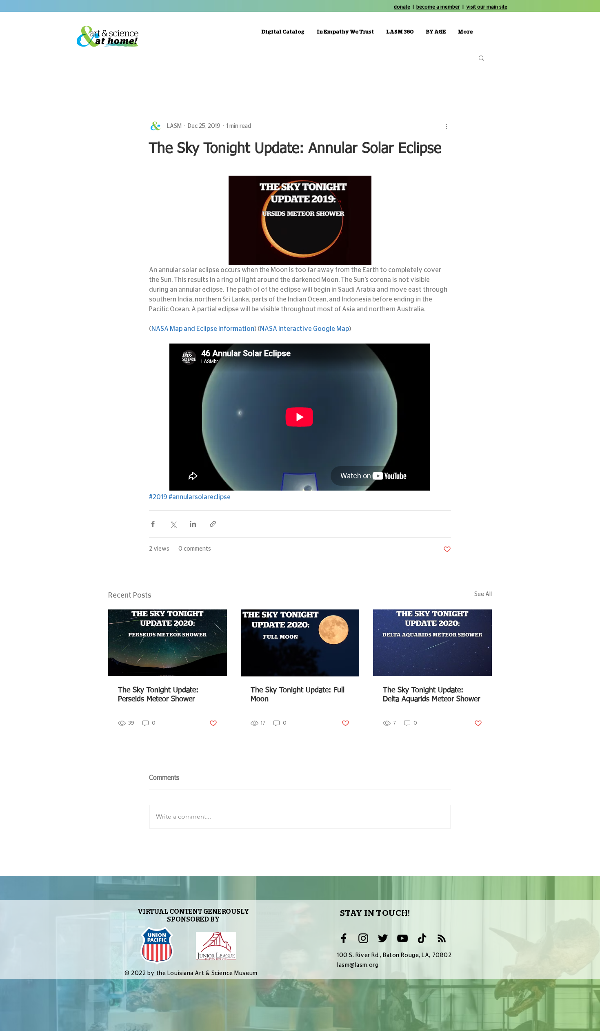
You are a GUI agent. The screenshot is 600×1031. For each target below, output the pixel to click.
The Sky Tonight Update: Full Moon (297, 695)
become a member (438, 6)
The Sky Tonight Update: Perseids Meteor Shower (158, 695)
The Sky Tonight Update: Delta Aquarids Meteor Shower (431, 695)
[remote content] (300, 418)
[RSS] (441, 938)
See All (483, 594)
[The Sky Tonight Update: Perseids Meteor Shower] (167, 642)
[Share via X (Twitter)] (173, 524)
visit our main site (486, 6)
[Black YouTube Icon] (402, 938)
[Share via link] (213, 524)
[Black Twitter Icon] (382, 938)
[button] (481, 57)
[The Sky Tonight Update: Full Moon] (300, 642)
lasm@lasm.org (357, 965)
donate (402, 6)
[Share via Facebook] (153, 524)
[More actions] (446, 126)
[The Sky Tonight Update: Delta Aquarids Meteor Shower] (432, 642)
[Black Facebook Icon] (343, 938)
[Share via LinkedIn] (193, 524)
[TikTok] (422, 938)
